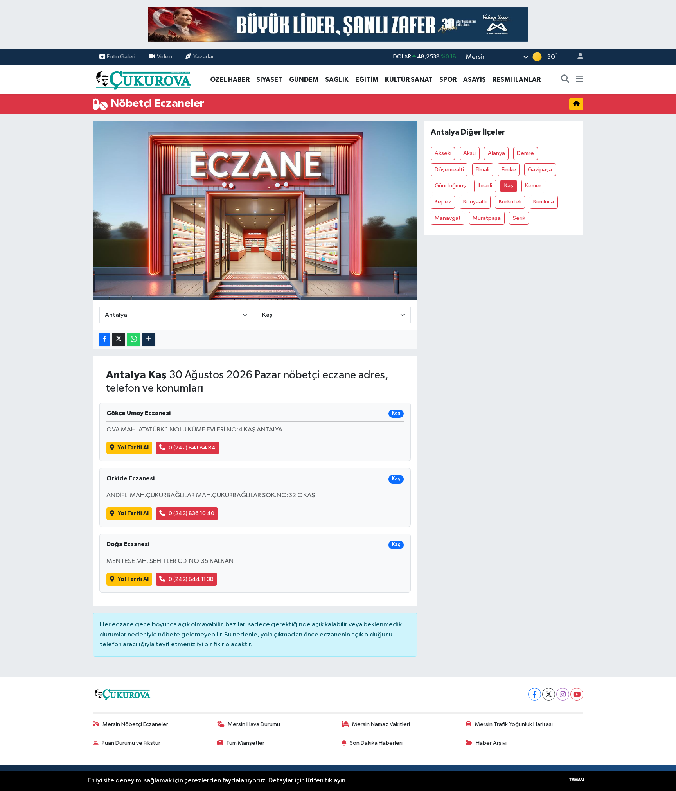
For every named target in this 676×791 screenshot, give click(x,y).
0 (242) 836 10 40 (191, 513)
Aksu (469, 153)
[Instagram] (562, 694)
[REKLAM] (338, 24)
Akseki (443, 153)
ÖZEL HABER (230, 79)
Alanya (496, 153)
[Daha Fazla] (148, 339)
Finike (509, 170)
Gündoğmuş (450, 186)
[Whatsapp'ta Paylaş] (133, 339)
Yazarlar (203, 56)
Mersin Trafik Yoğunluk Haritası (514, 724)
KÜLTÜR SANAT (409, 79)
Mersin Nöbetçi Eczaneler (135, 724)
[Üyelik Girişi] (577, 57)
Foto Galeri (121, 56)
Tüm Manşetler (245, 743)
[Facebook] (534, 694)
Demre (525, 153)
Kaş (508, 186)
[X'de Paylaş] (118, 339)
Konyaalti (475, 202)
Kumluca (543, 202)
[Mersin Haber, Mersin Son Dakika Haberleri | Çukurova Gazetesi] (143, 79)
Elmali (482, 170)
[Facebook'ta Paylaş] (104, 339)
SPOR (448, 79)
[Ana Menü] (579, 80)
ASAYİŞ (474, 79)
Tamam (576, 780)
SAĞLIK (337, 79)
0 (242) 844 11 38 (191, 579)
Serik (519, 218)
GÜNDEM (303, 79)
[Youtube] (576, 694)
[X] (548, 694)
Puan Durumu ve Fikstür (131, 743)
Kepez (443, 202)
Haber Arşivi (491, 743)
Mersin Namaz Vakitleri (381, 724)
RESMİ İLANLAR (517, 79)
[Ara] (565, 80)
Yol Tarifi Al (133, 448)
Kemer (533, 186)
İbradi (485, 186)
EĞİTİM (366, 79)
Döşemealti (449, 170)
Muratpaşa (487, 218)
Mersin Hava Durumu (254, 724)
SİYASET (269, 79)
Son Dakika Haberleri (376, 743)
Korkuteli (510, 202)
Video (164, 56)
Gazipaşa (540, 170)
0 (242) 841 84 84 (192, 448)
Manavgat (448, 218)
